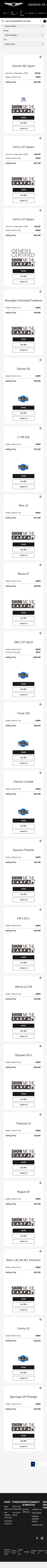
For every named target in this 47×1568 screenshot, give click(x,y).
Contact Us (23, 128)
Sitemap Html (33, 1552)
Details (23, 117)
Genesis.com (37, 1525)
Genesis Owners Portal (35, 1519)
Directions (36, 1513)
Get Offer (23, 123)
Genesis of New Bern (7, 1552)
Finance (17, 1502)
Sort (5, 40)
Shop (7, 1502)
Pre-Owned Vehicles (8, 1515)
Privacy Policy (14, 1552)
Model (6, 31)
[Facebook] (37, 1538)
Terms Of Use (20, 1552)
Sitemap (27, 1552)
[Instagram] (42, 1538)
